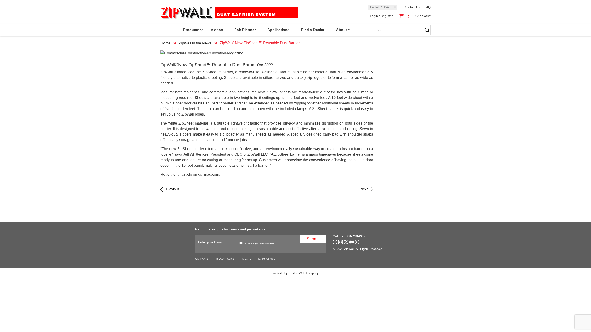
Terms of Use (266, 259)
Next (365, 189)
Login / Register (381, 16)
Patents (246, 259)
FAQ (428, 7)
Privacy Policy (224, 259)
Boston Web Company (304, 273)
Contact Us (412, 7)
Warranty (201, 259)
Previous (171, 189)
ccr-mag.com (208, 174)
